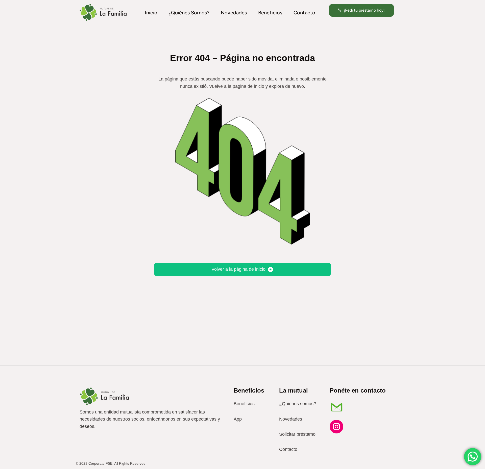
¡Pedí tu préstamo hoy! (364, 10)
